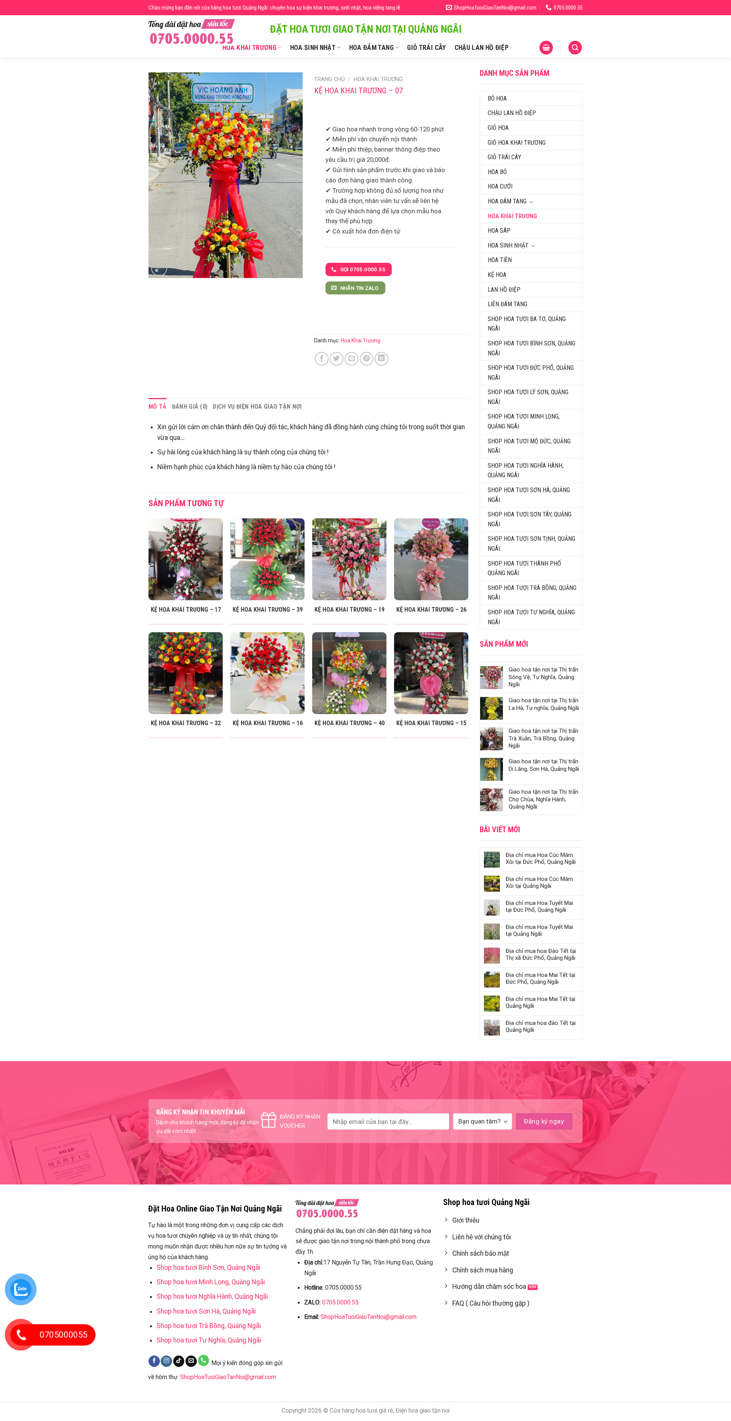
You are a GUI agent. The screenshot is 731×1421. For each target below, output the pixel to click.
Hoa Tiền (500, 260)
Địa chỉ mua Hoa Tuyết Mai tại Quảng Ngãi (539, 930)
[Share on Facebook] (322, 359)
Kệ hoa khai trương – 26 (431, 609)
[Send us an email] (191, 1361)
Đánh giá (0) (190, 406)
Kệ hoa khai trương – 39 (268, 609)
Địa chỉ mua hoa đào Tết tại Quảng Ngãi (541, 1026)
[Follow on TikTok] (179, 1361)
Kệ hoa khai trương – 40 (349, 723)
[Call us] (203, 1360)
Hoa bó (497, 172)
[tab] (157, 407)
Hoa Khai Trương (249, 47)
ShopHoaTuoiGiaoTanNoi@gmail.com (228, 1377)
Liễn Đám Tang (507, 304)
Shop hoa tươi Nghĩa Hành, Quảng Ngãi (525, 470)
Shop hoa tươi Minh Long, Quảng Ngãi (524, 421)
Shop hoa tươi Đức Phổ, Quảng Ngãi (531, 372)
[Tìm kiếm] (575, 47)
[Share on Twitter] (336, 359)
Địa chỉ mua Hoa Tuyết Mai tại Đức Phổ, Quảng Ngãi (539, 906)
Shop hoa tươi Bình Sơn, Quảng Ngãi (531, 348)
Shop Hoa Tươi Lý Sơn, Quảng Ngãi (528, 397)
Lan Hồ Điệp (504, 289)
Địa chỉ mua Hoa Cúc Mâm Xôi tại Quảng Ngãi (539, 882)
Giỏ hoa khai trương (517, 142)
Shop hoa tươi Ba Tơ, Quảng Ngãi (527, 323)
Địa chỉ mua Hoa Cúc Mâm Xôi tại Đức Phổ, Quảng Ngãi (541, 858)
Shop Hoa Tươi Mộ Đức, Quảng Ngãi (529, 446)
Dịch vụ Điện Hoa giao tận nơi (257, 406)
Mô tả (157, 406)
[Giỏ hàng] (546, 47)
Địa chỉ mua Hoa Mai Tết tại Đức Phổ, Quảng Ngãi (540, 978)
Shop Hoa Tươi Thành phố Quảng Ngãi (524, 568)
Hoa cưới (500, 186)
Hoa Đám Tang (371, 47)
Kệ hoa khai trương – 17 (186, 609)
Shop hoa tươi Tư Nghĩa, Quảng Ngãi (531, 617)
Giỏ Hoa (498, 127)
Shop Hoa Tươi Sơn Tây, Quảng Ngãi (529, 519)
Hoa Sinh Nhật (313, 47)
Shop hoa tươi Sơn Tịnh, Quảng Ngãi (531, 543)
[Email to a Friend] (351, 359)
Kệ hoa (497, 274)
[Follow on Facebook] (154, 1361)
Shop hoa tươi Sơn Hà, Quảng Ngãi (529, 495)
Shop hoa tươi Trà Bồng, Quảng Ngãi (532, 592)
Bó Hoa (497, 98)
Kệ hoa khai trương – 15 (431, 723)
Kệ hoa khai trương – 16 (268, 723)
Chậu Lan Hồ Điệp (482, 47)
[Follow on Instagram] (166, 1361)
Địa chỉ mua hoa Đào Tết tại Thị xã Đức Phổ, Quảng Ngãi (541, 954)
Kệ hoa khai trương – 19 (349, 609)
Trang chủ (329, 79)
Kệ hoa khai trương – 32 (186, 723)
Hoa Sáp (499, 230)
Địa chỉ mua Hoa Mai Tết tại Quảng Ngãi (540, 1002)
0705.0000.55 (340, 1302)
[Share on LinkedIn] (381, 359)
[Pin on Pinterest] (366, 359)
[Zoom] (159, 268)
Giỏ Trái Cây (426, 47)
